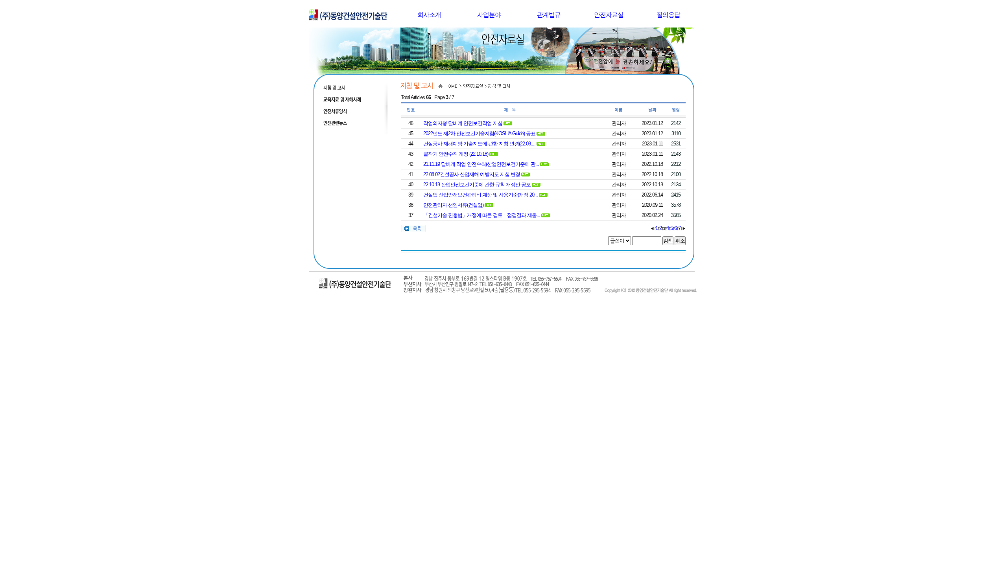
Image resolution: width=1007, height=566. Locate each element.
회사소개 (429, 14)
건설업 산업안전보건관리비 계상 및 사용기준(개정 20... (480, 195)
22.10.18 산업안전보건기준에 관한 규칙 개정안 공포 (477, 184)
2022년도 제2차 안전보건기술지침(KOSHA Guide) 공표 (479, 133)
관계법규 (549, 14)
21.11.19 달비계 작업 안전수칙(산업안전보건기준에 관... (481, 164)
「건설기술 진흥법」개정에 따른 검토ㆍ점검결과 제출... (481, 215)
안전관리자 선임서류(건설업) (453, 205)
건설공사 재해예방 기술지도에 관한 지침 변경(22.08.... (479, 144)
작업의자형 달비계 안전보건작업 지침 (462, 123)
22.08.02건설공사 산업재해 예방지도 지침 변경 (471, 174)
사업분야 (489, 14)
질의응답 (668, 14)
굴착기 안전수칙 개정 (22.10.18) (455, 154)
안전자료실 (608, 14)
